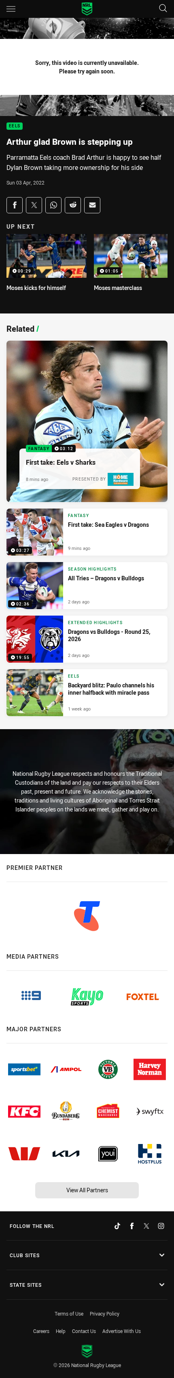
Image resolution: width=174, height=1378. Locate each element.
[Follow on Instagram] (161, 1226)
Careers (41, 1331)
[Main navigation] (10, 8)
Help (61, 1331)
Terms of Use (69, 1313)
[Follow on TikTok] (117, 1226)
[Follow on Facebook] (132, 1226)
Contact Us (84, 1331)
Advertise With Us (121, 1331)
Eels (14, 126)
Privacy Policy (104, 1313)
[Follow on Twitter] (146, 1226)
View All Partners (87, 1190)
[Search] (163, 9)
